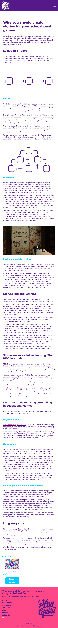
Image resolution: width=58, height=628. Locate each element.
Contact (5, 613)
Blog (4, 610)
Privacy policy (29, 623)
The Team (6, 607)
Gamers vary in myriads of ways (14, 425)
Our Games (6, 605)
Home (4, 600)
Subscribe (6, 615)
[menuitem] (11, 617)
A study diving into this (11, 388)
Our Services (7, 602)
